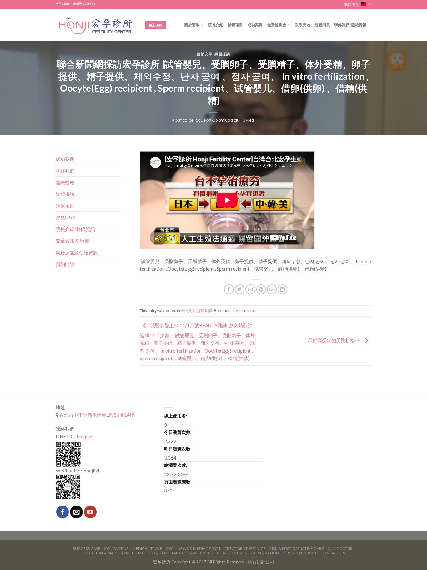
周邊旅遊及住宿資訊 (77, 252)
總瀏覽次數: (175, 465)
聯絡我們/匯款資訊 (350, 25)
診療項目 (235, 25)
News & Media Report (199, 549)
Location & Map (99, 553)
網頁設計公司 (261, 561)
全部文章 (204, 54)
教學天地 (302, 25)
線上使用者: (175, 415)
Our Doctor (340, 549)
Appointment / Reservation (251, 553)
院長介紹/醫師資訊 (75, 229)
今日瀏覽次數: (178, 432)
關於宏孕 (191, 25)
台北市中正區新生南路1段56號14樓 (96, 415)
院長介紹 (216, 25)
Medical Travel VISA (153, 549)
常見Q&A (65, 217)
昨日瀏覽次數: (178, 448)
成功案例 (255, 25)
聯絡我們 (65, 170)
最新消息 (322, 25)
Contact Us (116, 549)
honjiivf (85, 436)
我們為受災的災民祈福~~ (334, 340)
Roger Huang (239, 120)
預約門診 (65, 264)
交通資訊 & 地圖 (72, 240)
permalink (247, 310)
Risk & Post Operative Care (296, 549)
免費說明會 (276, 25)
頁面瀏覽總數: (178, 481)
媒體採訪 (222, 54)
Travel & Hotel (203, 553)
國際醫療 (65, 182)
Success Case (86, 549)
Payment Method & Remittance (151, 553)
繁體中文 (351, 4)
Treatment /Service (245, 549)
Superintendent (300, 553)
